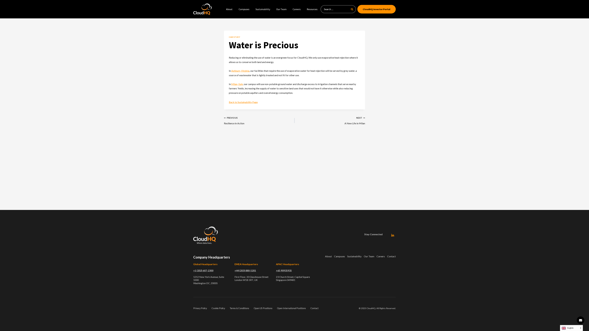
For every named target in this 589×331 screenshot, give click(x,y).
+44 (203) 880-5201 (245, 270)
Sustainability (263, 9)
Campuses (244, 9)
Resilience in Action (234, 121)
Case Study (234, 37)
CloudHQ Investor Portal (376, 9)
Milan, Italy (237, 84)
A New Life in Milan (355, 121)
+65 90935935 (284, 270)
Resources (312, 9)
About (229, 9)
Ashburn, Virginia (240, 70)
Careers (297, 9)
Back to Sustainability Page (243, 102)
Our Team (281, 9)
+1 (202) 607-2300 (203, 270)
